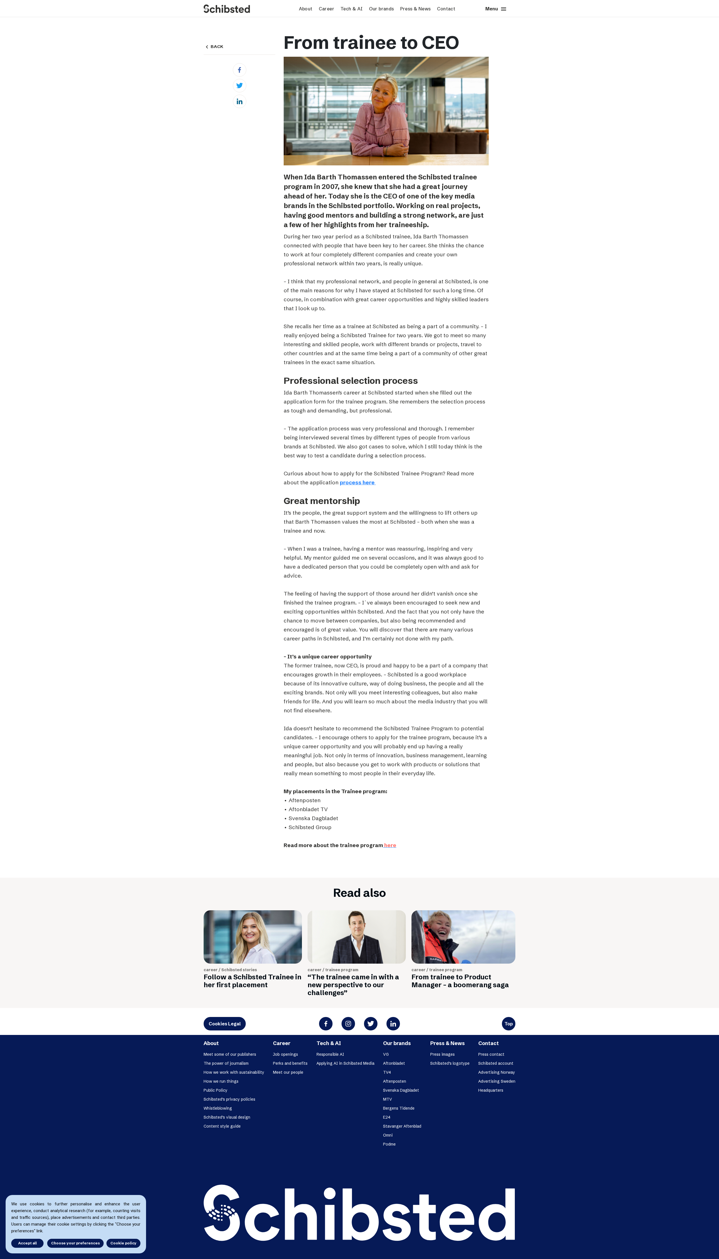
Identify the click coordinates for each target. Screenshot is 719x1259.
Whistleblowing (218, 1108)
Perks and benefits (290, 1063)
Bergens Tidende (399, 1108)
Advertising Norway (496, 1072)
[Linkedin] (239, 101)
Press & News (415, 9)
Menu (496, 9)
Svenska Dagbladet (401, 1090)
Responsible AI (330, 1054)
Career (326, 9)
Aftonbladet (394, 1063)
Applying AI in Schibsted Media (345, 1063)
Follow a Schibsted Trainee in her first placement (252, 981)
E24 (386, 1117)
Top (508, 1024)
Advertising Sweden (496, 1081)
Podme (389, 1144)
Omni (388, 1135)
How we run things (221, 1081)
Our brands (381, 9)
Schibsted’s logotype (450, 1063)
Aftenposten (394, 1081)
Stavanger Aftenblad (402, 1126)
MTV (387, 1099)
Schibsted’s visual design (227, 1117)
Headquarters (490, 1090)
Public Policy (215, 1090)
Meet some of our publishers (230, 1054)
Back (213, 46)
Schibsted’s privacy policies (229, 1099)
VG (386, 1054)
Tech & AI (351, 9)
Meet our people (288, 1072)
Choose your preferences (75, 1243)
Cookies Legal (225, 1024)
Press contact (491, 1054)
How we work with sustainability (234, 1072)
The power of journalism (226, 1063)
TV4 (387, 1072)
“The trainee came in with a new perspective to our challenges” (353, 985)
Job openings (285, 1054)
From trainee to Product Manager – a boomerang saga (460, 981)
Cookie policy (123, 1243)
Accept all (27, 1243)
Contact (446, 9)
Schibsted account (495, 1063)
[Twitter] (239, 85)
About (306, 9)
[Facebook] (239, 70)
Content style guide (222, 1126)
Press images (442, 1054)
